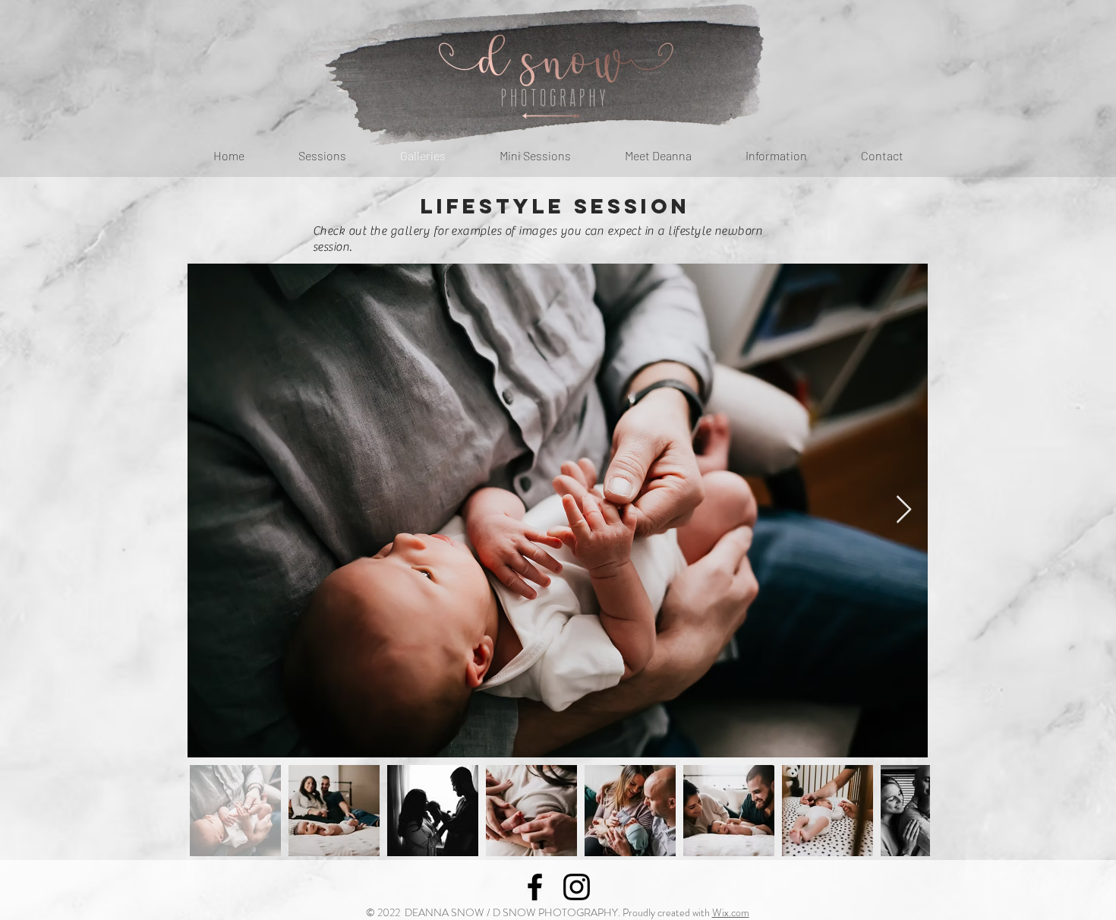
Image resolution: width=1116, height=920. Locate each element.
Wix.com (730, 912)
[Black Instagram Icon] (576, 887)
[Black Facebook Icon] (535, 887)
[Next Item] (904, 510)
